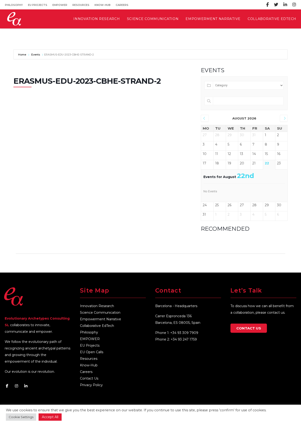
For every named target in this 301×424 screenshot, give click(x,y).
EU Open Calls (91, 352)
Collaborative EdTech (97, 326)
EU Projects (37, 5)
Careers (122, 5)
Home (22, 54)
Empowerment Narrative (100, 319)
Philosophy (14, 5)
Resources (80, 5)
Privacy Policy (91, 385)
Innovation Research (97, 306)
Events (35, 54)
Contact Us (89, 378)
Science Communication (100, 312)
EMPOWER (59, 5)
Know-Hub (103, 5)
